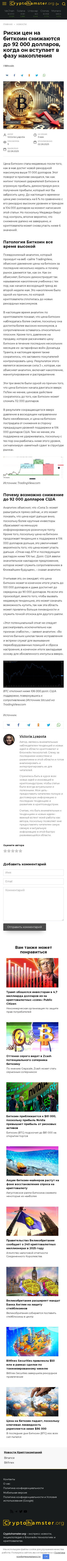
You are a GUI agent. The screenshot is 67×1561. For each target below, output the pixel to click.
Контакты (9, 1479)
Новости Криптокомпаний (23, 1452)
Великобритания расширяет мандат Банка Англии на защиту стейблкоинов (33, 1304)
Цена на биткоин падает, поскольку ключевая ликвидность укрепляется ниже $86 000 (32, 1424)
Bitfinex (9, 1462)
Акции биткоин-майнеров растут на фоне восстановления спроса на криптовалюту (32, 1184)
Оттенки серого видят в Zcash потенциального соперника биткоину (28, 1059)
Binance (9, 1457)
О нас (6, 1483)
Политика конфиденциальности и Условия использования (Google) (30, 1499)
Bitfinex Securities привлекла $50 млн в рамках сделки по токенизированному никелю (30, 1364)
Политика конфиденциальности (23, 1488)
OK (46, 1556)
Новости (13, 122)
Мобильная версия (15, 1492)
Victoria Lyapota (33, 736)
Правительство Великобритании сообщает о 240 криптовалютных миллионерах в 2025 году (31, 1244)
